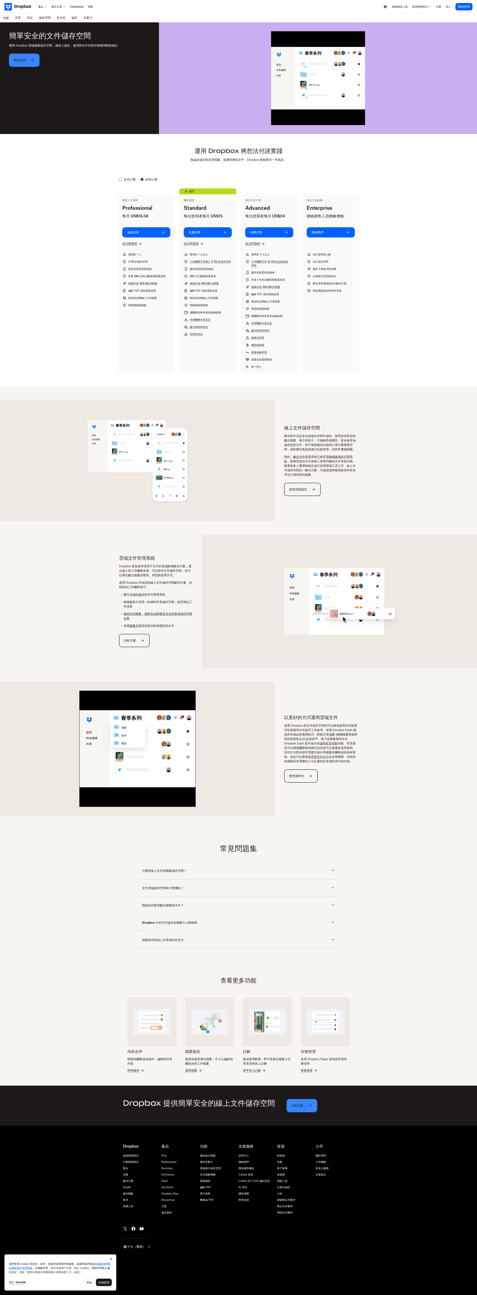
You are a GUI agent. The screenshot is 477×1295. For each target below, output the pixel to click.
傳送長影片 (206, 1161)
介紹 (279, 1193)
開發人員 (282, 1180)
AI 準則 (242, 1187)
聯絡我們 (243, 1161)
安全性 (127, 1187)
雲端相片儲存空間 (210, 1168)
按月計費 (130, 179)
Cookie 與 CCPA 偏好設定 (254, 1180)
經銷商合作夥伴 (286, 1199)
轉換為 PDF (207, 1199)
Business (167, 1168)
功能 (125, 1174)
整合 (125, 1168)
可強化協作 (136, 594)
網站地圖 (243, 1193)
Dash (164, 1180)
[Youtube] (142, 1229)
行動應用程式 (131, 1161)
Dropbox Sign (170, 1193)
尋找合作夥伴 (285, 1212)
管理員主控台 (317, 757)
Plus (164, 1155)
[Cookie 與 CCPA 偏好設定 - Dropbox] (60, 1272)
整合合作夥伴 (285, 1206)
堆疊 (332, 734)
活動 (279, 1161)
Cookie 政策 (245, 1174)
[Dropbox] (20, 6)
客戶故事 (282, 1168)
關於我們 (321, 1155)
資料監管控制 (329, 743)
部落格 (281, 1155)
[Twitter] (125, 1229)
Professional (168, 1161)
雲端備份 (205, 1180)
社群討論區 (283, 1187)
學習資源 (243, 1199)
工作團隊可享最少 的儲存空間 (210, 261)
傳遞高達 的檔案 (142, 283)
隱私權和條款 (246, 1168)
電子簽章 (205, 1193)
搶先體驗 (128, 1193)
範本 (125, 1199)
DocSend (167, 1187)
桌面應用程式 (131, 1155)
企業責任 (321, 1174)
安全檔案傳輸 (208, 1174)
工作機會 (321, 1161)
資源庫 (281, 1174)
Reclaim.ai (167, 1199)
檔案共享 (135, 626)
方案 (164, 1206)
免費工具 (128, 1206)
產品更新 (166, 1212)
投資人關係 (322, 1168)
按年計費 (151, 179)
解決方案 (128, 1180)
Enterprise (167, 1174)
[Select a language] (385, 6)
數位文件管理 (302, 457)
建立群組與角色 (199, 326)
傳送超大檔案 (208, 1155)
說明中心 (243, 1155)
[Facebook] (133, 1229)
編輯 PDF (205, 1187)
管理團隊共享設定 (200, 319)
